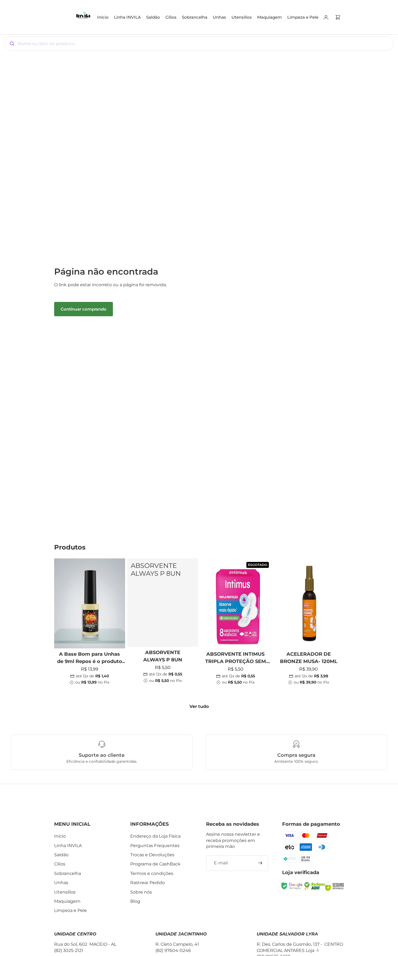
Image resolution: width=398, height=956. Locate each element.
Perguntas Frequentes (155, 845)
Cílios (59, 864)
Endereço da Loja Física (155, 836)
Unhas (61, 882)
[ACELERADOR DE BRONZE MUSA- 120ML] (308, 603)
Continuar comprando (83, 309)
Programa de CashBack (155, 864)
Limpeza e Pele (70, 910)
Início (60, 836)
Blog (135, 901)
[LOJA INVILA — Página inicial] (83, 17)
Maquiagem (67, 901)
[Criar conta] (260, 863)
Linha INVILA (68, 845)
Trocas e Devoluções (152, 854)
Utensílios (65, 892)
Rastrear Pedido (147, 882)
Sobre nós (141, 892)
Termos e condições (151, 873)
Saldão (61, 854)
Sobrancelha (67, 873)
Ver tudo (199, 706)
